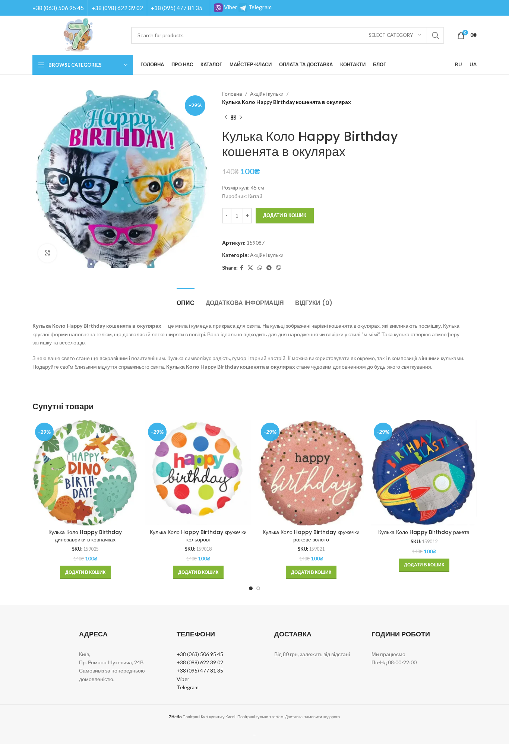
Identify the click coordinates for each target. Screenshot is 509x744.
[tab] (186, 299)
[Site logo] (78, 34)
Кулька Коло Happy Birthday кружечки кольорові (198, 535)
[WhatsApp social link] (259, 268)
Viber (230, 7)
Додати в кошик (284, 215)
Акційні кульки (267, 93)
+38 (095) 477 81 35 (176, 7)
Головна (232, 93)
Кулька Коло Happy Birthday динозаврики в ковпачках (85, 535)
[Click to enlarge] (47, 253)
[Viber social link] (279, 268)
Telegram (259, 7)
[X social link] (250, 268)
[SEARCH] (435, 35)
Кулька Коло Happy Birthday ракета (424, 532)
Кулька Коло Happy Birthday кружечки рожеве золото (311, 535)
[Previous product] (226, 117)
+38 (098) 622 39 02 (117, 7)
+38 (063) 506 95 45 (58, 7)
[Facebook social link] (242, 268)
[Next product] (240, 117)
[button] (85, 572)
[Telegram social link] (269, 268)
